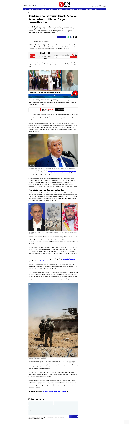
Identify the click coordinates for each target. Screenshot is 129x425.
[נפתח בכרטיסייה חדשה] (95, 6)
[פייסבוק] (100, 6)
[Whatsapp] (68, 37)
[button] (44, 5)
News (24, 12)
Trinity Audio (41, 41)
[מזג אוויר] (35, 6)
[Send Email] (76, 37)
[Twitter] (73, 37)
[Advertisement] (119, 20)
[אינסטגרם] (103, 6)
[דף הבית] (64, 6)
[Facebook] (71, 37)
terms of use (38, 417)
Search (90, 6)
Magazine (29, 12)
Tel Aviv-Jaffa (40, 5)
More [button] (101, 9)
